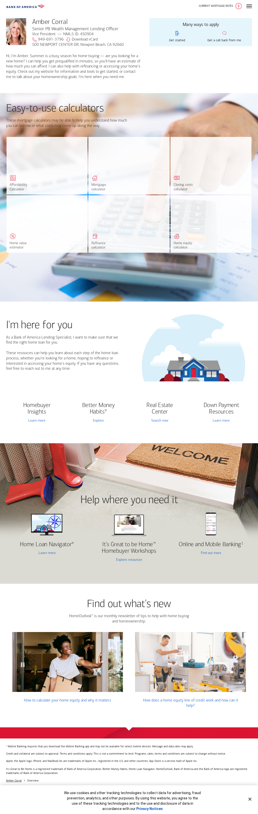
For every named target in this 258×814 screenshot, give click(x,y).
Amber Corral (14, 780)
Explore (98, 421)
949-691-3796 (51, 40)
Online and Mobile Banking (210, 545)
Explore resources (129, 560)
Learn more (36, 421)
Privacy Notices (149, 809)
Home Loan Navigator (47, 545)
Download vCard (85, 40)
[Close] (249, 799)
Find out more (197, 553)
